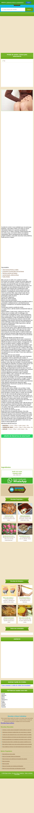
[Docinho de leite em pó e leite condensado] (9, 529)
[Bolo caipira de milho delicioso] (25, 610)
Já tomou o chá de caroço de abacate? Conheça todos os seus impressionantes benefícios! (17, 729)
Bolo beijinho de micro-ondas (8, 754)
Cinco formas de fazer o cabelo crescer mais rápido (25, 597)
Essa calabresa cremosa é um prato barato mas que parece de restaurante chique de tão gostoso (17, 746)
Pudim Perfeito (6, 276)
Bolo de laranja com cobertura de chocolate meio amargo (14, 758)
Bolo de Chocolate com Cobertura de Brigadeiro (12, 766)
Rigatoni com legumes (9, 617)
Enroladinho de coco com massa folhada (25, 536)
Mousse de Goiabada (25, 515)
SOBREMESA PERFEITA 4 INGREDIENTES (15, 2)
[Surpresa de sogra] (9, 508)
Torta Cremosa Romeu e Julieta (10, 269)
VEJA (28, 2)
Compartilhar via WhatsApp (17, 481)
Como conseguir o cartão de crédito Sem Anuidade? (16, 685)
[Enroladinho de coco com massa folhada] (25, 529)
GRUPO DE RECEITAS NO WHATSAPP (17, 436)
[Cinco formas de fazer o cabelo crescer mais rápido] (25, 590)
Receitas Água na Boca (7, 723)
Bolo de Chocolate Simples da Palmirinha (11, 756)
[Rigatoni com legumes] (9, 610)
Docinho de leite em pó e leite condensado (9, 536)
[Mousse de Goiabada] (25, 508)
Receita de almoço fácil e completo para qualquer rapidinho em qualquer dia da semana (17, 741)
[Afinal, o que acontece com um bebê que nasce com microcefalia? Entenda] (9, 590)
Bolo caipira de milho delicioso (25, 617)
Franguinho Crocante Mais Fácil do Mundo (13, 271)
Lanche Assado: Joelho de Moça (10, 275)
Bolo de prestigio (6, 761)
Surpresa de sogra (9, 515)
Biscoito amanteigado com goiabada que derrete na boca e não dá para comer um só (17, 739)
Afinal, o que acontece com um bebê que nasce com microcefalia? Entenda (9, 597)
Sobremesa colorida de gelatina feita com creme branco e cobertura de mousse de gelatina (17, 732)
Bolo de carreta (5, 763)
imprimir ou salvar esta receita (17, 489)
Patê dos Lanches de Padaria (9, 273)
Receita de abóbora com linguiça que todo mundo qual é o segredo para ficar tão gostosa (17, 737)
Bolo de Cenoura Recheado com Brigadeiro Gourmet (13, 768)
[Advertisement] (17, 33)
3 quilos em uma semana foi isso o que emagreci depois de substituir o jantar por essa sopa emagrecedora (17, 734)
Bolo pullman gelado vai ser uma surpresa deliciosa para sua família (17, 744)
